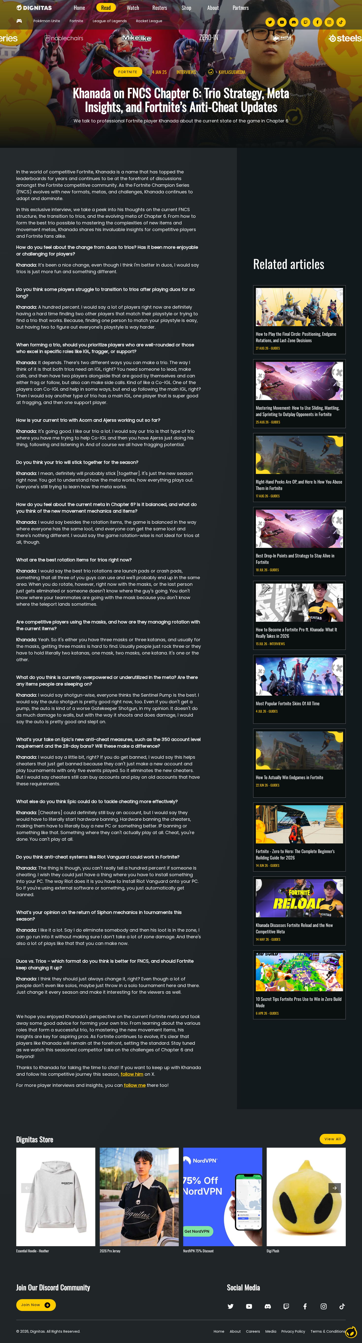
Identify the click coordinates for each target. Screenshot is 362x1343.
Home (79, 7)
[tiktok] (341, 22)
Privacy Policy (293, 1331)
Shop (186, 7)
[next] (335, 1188)
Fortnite (127, 71)
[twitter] (270, 22)
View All (333, 1139)
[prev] (27, 1188)
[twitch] (305, 22)
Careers (253, 1331)
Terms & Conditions (328, 1331)
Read (106, 7)
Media (270, 1331)
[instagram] (329, 22)
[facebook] (317, 22)
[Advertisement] (299, 198)
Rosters (159, 7)
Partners (241, 7)
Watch (133, 7)
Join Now (30, 1304)
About (213, 7)
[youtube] (282, 22)
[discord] (293, 22)
